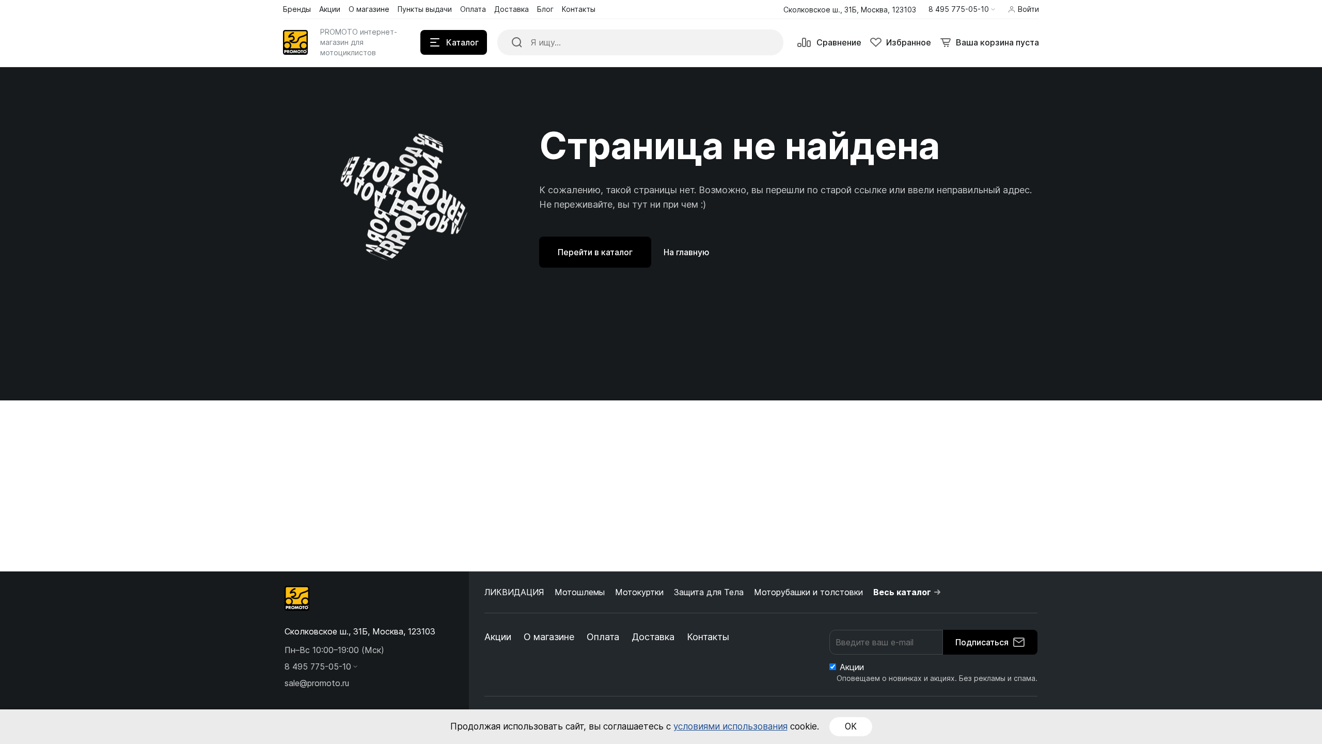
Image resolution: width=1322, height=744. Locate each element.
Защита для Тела (709, 592)
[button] (961, 9)
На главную (687, 252)
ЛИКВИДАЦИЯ (514, 592)
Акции (497, 636)
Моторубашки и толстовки (808, 592)
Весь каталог (902, 592)
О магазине (549, 636)
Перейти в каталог (595, 252)
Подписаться (982, 642)
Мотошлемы (580, 592)
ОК (851, 726)
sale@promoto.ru (317, 683)
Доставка (653, 636)
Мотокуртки (639, 592)
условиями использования (730, 726)
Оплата (603, 636)
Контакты (708, 636)
